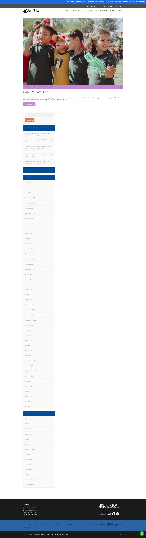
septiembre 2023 (30, 320)
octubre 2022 (29, 366)
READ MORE (29, 104)
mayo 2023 (28, 340)
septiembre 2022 (30, 371)
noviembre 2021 (30, 401)
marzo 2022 (28, 396)
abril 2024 (28, 294)
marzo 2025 (28, 244)
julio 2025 (28, 223)
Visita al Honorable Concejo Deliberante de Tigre (38, 140)
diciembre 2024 (30, 254)
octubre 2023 (29, 315)
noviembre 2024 (30, 259)
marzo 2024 (29, 300)
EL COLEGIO (88, 10)
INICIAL (27, 444)
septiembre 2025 (30, 213)
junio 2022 (28, 381)
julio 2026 (28, 188)
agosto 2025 (29, 218)
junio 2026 (28, 193)
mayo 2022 (28, 386)
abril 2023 (28, 345)
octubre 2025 (29, 208)
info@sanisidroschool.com (113, 6)
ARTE (26, 419)
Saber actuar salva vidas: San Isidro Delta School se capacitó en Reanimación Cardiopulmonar (38, 148)
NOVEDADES (29, 464)
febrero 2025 (29, 249)
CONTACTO (113, 10)
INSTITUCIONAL (30, 449)
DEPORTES (28, 434)
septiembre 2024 (30, 269)
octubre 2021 (29, 406)
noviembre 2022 (30, 361)
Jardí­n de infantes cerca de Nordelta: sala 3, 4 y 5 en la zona (39, 155)
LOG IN (121, 10)
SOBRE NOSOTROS (70, 10)
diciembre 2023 (30, 305)
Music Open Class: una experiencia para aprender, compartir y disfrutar (37, 134)
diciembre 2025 (30, 198)
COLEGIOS (28, 429)
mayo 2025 (28, 233)
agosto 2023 (29, 325)
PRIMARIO (28, 469)
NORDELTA (28, 459)
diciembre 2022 (30, 355)
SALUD (27, 475)
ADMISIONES (104, 10)
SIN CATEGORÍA (30, 485)
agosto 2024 (29, 274)
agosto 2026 (29, 182)
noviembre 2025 (30, 203)
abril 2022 (28, 391)
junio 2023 (28, 335)
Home (27, 439)
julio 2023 (28, 330)
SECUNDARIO (29, 480)
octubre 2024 (29, 264)
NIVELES (80, 10)
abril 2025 (28, 238)
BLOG (95, 10)
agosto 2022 (29, 376)
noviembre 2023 (30, 310)
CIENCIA (27, 424)
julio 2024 (28, 279)
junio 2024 (28, 284)
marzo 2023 (28, 350)
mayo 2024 (28, 289)
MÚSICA (27, 454)
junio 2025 (28, 228)
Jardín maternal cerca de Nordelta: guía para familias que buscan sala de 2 (38, 162)
